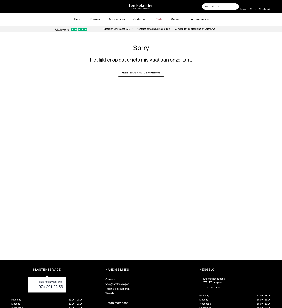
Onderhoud (140, 19)
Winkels (109, 293)
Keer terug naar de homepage (141, 72)
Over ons (110, 279)
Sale (159, 19)
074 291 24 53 (51, 287)
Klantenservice (198, 19)
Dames (95, 19)
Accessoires (116, 19)
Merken (175, 19)
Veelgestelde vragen (117, 284)
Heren (78, 19)
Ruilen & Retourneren (117, 288)
